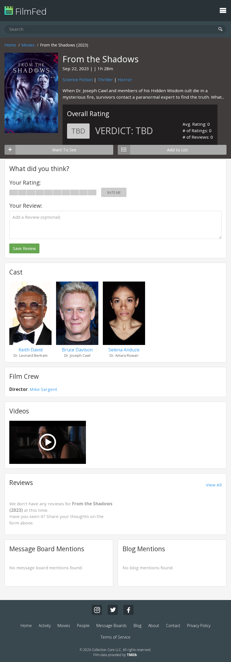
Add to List (177, 149)
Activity (45, 625)
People (83, 625)
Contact (173, 625)
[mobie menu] (223, 10)
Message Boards (111, 625)
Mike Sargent (43, 389)
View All (214, 485)
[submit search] (220, 29)
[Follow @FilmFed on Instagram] (97, 610)
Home (10, 45)
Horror (125, 79)
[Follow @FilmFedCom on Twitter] (113, 610)
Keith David (31, 350)
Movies (28, 45)
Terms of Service (115, 637)
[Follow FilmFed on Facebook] (128, 610)
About (153, 625)
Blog (137, 625)
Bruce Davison (77, 350)
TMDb (132, 654)
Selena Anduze (123, 350)
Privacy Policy (198, 625)
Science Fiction (78, 79)
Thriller (105, 79)
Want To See (64, 149)
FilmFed (29, 11)
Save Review (24, 248)
